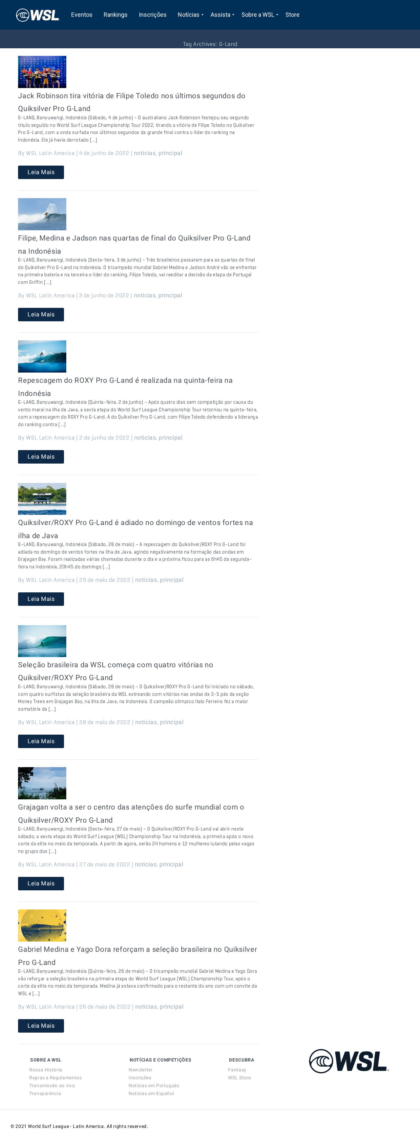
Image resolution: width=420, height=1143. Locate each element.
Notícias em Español (151, 1093)
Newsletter (141, 1069)
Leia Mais (41, 172)
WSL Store (239, 1077)
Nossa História (45, 1069)
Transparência (45, 1093)
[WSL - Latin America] (38, 15)
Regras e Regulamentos (55, 1077)
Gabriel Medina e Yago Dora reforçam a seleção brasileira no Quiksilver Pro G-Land (137, 956)
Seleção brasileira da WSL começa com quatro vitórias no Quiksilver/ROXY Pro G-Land (115, 671)
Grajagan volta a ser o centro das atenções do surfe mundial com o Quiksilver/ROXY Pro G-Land (131, 813)
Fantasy (237, 1069)
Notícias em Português (154, 1085)
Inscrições (140, 1077)
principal (170, 152)
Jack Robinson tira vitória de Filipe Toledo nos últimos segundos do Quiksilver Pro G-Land (131, 102)
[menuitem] (82, 15)
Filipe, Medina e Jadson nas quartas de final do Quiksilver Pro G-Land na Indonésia (134, 244)
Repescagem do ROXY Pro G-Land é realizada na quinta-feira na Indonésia (125, 387)
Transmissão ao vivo (52, 1085)
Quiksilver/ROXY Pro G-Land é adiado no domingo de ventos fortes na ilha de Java (135, 529)
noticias (145, 152)
